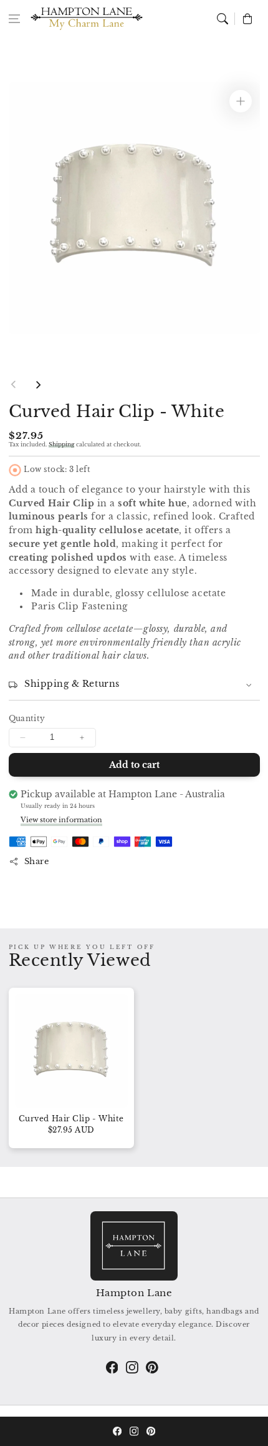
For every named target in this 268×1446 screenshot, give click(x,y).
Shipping (61, 444)
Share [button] (36, 861)
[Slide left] (13, 384)
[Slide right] (38, 384)
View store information (61, 819)
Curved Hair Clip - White (71, 1118)
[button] (14, 18)
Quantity (27, 718)
